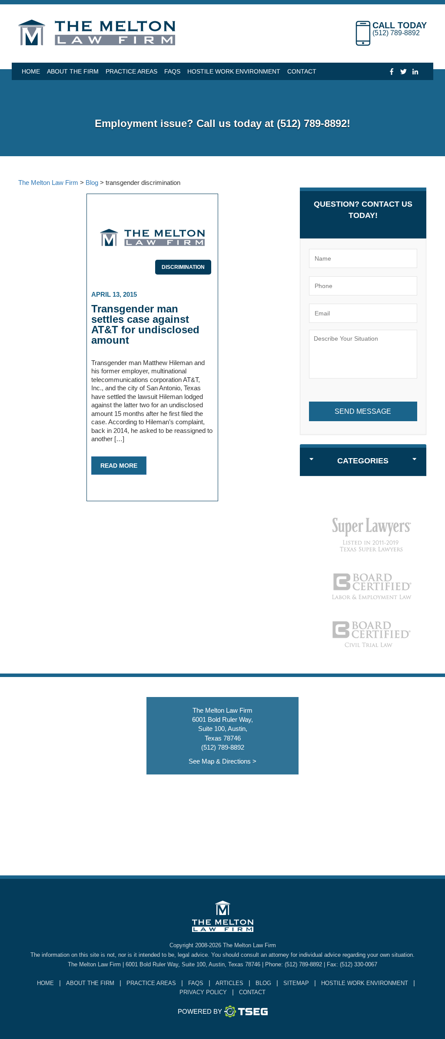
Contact (301, 71)
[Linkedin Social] (415, 71)
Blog (263, 983)
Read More (118, 465)
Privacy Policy (203, 992)
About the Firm (73, 71)
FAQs (172, 71)
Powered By (200, 1011)
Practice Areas (131, 71)
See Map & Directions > (222, 761)
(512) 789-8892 (396, 33)
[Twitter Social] (403, 71)
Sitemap (296, 983)
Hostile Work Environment (233, 71)
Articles (229, 983)
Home (31, 71)
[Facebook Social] (392, 71)
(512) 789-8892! (313, 123)
